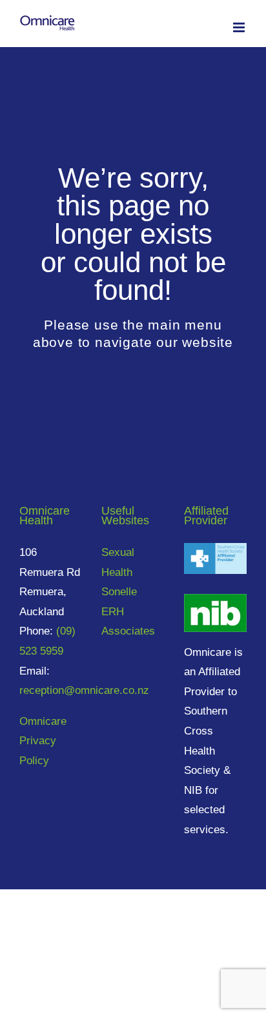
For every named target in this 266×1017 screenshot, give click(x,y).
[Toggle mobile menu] (240, 27)
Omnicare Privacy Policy (42, 741)
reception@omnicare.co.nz (84, 690)
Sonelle (119, 592)
